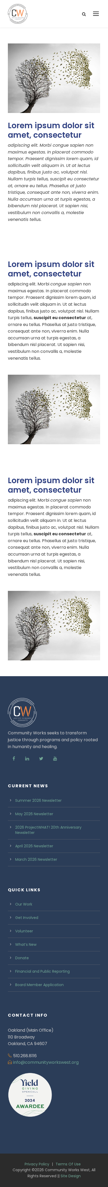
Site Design (71, 1176)
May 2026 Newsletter (34, 814)
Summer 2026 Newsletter (38, 800)
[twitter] (41, 758)
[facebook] (14, 758)
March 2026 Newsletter (36, 859)
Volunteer (24, 931)
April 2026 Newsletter (34, 846)
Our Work (23, 904)
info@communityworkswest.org (46, 1062)
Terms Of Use (68, 1164)
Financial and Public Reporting (42, 971)
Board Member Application (39, 984)
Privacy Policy (37, 1164)
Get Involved (26, 917)
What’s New (25, 944)
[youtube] (55, 758)
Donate (22, 958)
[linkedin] (27, 758)
